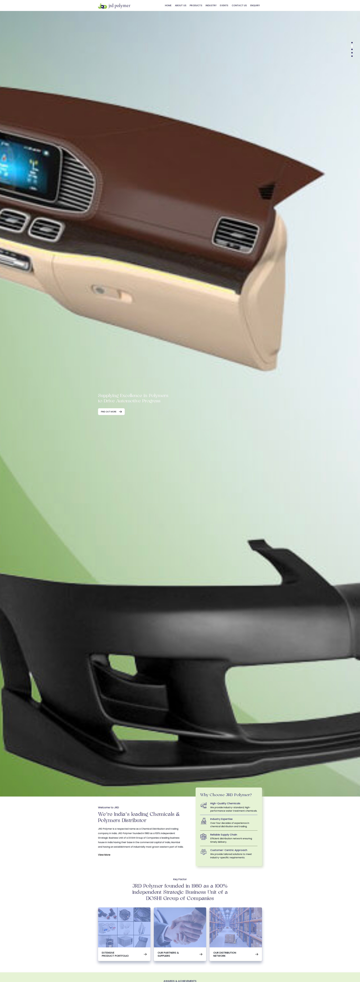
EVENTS (224, 5)
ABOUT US (180, 5)
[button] (352, 42)
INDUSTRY (211, 5)
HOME (168, 5)
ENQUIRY (255, 5)
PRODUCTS (196, 5)
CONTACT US (239, 5)
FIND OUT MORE (108, 411)
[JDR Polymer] (114, 5)
